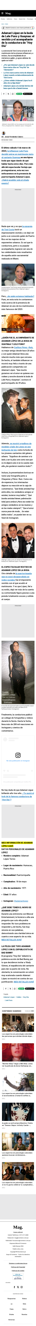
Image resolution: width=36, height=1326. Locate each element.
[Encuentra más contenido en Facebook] (4, 94)
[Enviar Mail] (3, 137)
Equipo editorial (18, 1232)
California (9, 19)
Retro (24, 1309)
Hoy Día (26, 997)
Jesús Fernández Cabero (14, 137)
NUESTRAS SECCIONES (18, 1293)
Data (24, 1304)
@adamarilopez (21, 901)
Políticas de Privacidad (18, 1267)
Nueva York (22, 19)
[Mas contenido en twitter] (18, 1287)
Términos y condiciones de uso (18, 1263)
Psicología (30, 19)
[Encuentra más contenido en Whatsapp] (12, 94)
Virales (11, 1314)
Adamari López (9, 997)
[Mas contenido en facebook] (14, 1287)
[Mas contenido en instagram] (21, 1287)
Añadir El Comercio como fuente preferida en (18, 27)
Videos (24, 1299)
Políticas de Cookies (18, 1270)
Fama (11, 1309)
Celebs (18, 997)
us (11, 1304)
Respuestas (12, 1299)
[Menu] (3, 13)
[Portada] (18, 1230)
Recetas (24, 1314)
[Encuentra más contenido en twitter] (8, 94)
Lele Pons (8, 1000)
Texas (15, 19)
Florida (3, 19)
